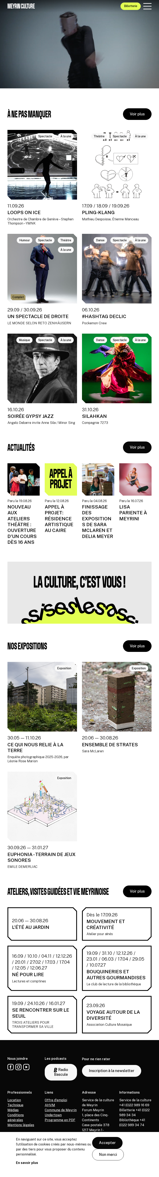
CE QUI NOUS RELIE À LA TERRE (35, 747)
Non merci (108, 1154)
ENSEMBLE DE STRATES (110, 744)
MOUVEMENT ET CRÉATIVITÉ (106, 924)
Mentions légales (20, 1125)
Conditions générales (15, 1117)
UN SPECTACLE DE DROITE (38, 316)
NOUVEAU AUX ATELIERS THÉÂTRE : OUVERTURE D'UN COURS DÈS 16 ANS (22, 524)
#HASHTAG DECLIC (104, 316)
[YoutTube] (26, 1067)
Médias (13, 1110)
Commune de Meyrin (61, 1110)
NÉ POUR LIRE (28, 974)
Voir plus (137, 114)
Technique (15, 1105)
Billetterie (130, 6)
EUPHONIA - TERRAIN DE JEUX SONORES (41, 857)
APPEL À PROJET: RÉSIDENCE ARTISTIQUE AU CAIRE (59, 518)
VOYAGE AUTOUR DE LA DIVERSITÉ (113, 1015)
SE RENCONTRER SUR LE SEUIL (40, 1012)
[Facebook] (10, 1067)
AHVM (50, 1105)
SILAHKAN (94, 416)
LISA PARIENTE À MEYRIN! (133, 512)
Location (14, 1100)
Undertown (53, 1115)
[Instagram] (18, 1067)
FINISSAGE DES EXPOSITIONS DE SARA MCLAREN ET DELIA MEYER (97, 521)
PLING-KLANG (98, 212)
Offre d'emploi (56, 1100)
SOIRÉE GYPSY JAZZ (30, 416)
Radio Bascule (61, 1072)
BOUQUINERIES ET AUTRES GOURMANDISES (116, 974)
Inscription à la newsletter (111, 1070)
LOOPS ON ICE (24, 212)
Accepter (107, 1142)
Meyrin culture (21, 6)
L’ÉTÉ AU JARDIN (30, 927)
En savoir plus (27, 1163)
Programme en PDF (60, 1120)
